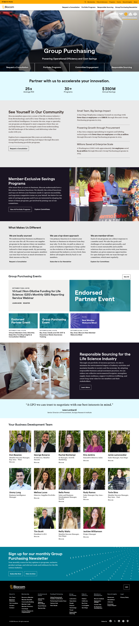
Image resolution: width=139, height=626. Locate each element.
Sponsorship (41, 608)
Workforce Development (98, 594)
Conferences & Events (42, 594)
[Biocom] (8, 7)
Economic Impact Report (112, 604)
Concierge (25, 608)
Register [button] (26, 303)
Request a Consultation (71, 7)
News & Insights (127, 2)
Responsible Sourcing (105, 7)
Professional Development (98, 607)
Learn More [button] (17, 303)
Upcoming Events (41, 599)
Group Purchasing (72, 594)
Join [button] (126, 587)
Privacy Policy (124, 597)
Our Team (12, 597)
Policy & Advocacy (102, 2)
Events (119, 2)
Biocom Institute (99, 598)
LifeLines (110, 602)
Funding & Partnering (56, 594)
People (72, 603)
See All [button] (126, 277)
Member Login (26, 604)
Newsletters (111, 599)
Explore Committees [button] (42, 209)
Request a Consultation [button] (17, 67)
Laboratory (73, 598)
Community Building (28, 602)
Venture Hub (54, 603)
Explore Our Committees (100, 261)
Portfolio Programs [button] (52, 67)
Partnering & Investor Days (58, 601)
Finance (72, 605)
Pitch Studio (53, 605)
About (135, 2)
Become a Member (27, 597)
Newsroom (111, 597)
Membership (91, 2)
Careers (11, 605)
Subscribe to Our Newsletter (60, 261)
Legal (122, 594)
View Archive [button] (30, 574)
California (85, 601)
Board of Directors (12, 600)
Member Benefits (27, 599)
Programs (112, 2)
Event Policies (42, 605)
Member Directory (27, 606)
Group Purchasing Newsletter (126, 7)
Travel (71, 610)
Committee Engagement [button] (86, 67)
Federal (84, 598)
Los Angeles (85, 605)
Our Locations (13, 603)
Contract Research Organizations (27, 611)
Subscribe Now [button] (15, 574)
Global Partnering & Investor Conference (56, 598)
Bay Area (84, 603)
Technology (73, 607)
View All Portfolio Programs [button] (20, 209)
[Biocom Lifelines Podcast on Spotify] (123, 621)
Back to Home (8, 2)
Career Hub (97, 604)
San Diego (85, 607)
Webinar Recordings (41, 603)
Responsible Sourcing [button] (122, 67)
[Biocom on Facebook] (110, 621)
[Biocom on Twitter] (115, 621)
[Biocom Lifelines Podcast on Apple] (128, 621)
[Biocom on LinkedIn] (119, 621)
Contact (11, 607)
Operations (73, 601)
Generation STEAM (97, 601)
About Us (12, 594)
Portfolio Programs (89, 7)
